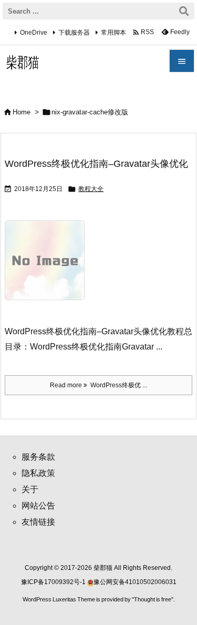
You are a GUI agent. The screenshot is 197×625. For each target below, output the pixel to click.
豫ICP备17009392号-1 (54, 582)
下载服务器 (74, 32)
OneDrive (33, 32)
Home (21, 112)
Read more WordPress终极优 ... (98, 385)
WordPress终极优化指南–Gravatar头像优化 (96, 163)
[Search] (184, 11)
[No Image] (48, 267)
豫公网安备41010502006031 (135, 582)
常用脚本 (113, 32)
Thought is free (152, 599)
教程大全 (90, 189)
